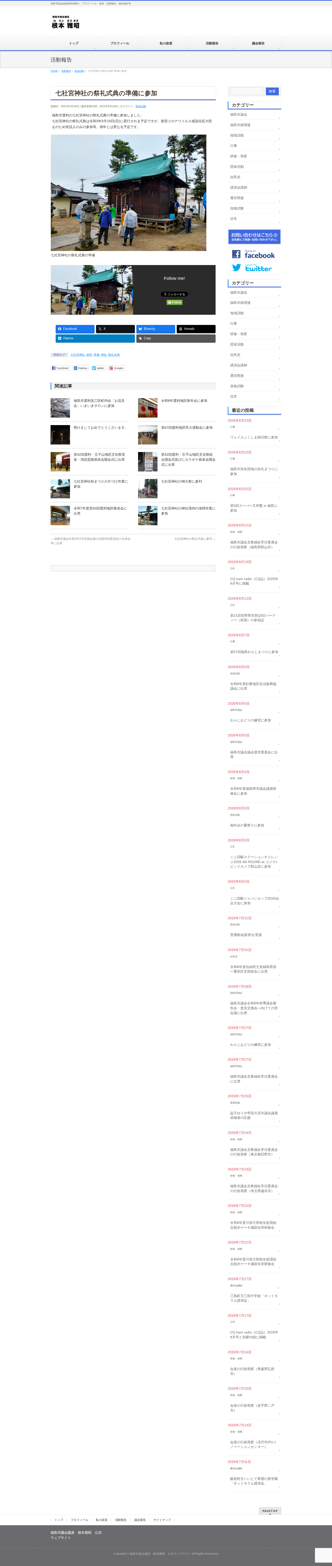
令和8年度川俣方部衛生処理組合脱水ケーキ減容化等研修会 (253, 1225)
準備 (96, 354)
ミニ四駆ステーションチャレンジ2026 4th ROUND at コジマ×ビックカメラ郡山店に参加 (254, 861)
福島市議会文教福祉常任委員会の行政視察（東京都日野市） (254, 1152)
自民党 (235, 177)
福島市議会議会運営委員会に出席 (254, 754)
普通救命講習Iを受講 (246, 935)
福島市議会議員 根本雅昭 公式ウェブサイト (160, 1553)
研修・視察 (238, 156)
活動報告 (121, 1519)
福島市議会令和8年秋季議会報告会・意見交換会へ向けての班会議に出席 (254, 1008)
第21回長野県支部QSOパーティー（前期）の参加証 (253, 617)
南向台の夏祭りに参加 (247, 825)
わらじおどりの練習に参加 (250, 720)
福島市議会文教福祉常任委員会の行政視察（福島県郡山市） (254, 544)
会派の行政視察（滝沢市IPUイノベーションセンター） (253, 1444)
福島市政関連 (240, 125)
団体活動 (237, 167)
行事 (233, 146)
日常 (233, 219)
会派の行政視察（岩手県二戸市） (252, 1408)
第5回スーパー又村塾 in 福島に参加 (254, 508)
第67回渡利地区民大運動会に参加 (187, 427)
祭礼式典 (114, 354)
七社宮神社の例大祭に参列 (181, 481)
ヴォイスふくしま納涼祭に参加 (254, 437)
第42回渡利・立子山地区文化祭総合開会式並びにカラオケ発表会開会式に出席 (188, 459)
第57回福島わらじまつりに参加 (254, 652)
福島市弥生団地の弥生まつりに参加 (254, 471)
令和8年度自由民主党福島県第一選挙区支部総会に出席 (253, 969)
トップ (58, 1519)
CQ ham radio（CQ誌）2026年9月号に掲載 (254, 581)
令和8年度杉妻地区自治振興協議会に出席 (253, 686)
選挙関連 (237, 198)
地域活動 (140, 106)
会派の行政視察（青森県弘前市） (252, 1371)
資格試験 (237, 208)
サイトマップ (162, 1519)
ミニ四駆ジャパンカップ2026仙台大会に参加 (254, 900)
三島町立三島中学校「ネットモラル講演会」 (254, 1298)
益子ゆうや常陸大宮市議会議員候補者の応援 (254, 1115)
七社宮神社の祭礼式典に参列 (195, 539)
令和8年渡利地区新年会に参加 (184, 401)
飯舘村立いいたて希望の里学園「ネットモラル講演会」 (254, 1481)
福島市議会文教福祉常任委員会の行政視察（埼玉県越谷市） (254, 1188)
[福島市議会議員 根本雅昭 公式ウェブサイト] (66, 23)
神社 (104, 354)
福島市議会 (238, 114)
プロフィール (79, 1519)
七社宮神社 (77, 354)
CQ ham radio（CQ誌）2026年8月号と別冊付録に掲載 (254, 1334)
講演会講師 (238, 187)
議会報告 (140, 1519)
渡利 (89, 354)
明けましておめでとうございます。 (101, 427)
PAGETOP (270, 1510)
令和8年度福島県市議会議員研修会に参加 (253, 791)
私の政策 (101, 1519)
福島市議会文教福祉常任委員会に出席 (254, 1078)
